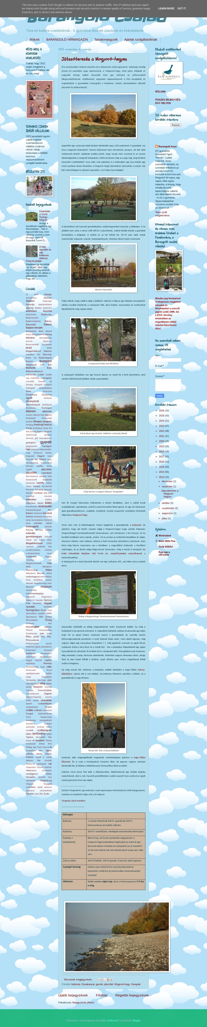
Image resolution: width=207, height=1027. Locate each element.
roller (49, 666)
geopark (48, 435)
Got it (182, 8)
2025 (162, 415)
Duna (28, 391)
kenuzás (48, 489)
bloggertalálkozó (33, 351)
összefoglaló (32, 626)
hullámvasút (46, 463)
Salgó (28, 677)
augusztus (168, 513)
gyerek (99, 984)
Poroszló (48, 650)
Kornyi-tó (48, 520)
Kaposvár (47, 479)
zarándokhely (46, 790)
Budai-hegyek (45, 358)
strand (36, 700)
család (41, 374)
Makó (28, 567)
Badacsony (46, 314)
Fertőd (29, 428)
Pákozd (29, 630)
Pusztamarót (46, 653)
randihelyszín (46, 657)
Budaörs (29, 361)
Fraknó (40, 432)
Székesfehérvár (45, 714)
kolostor (29, 516)
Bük (50, 364)
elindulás (48, 398)
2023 (162, 426)
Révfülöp (48, 663)
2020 (162, 441)
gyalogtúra (31, 442)
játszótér (108, 984)
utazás (39, 754)
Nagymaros (47, 597)
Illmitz (49, 466)
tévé (50, 744)
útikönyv (29, 760)
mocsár (29, 583)
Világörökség (46, 780)
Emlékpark (47, 405)
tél (33, 740)
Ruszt (49, 670)
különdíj (48, 537)
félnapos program (42, 421)
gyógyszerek (31, 446)
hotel (49, 459)
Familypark (31, 418)
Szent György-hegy (39, 717)
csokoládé (34, 378)
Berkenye (47, 341)
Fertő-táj (38, 424)
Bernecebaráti (32, 344)
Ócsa (49, 610)
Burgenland (31, 364)
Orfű (41, 617)
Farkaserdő (47, 418)
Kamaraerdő (31, 480)
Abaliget (48, 294)
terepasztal (31, 744)
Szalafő (48, 707)
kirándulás (45, 506)
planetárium (46, 647)
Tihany (29, 747)
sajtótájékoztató (33, 673)
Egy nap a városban (164, 553)
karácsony (30, 483)
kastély (40, 483)
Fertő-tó (48, 424)
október (166, 503)
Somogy (29, 690)
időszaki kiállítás (34, 466)
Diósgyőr (39, 385)
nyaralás (30, 606)
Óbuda (43, 610)
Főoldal (101, 995)
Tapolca (29, 737)
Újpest (49, 750)
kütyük (29, 540)
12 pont (32, 294)
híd (36, 459)
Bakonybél (31, 324)
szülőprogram (44, 730)
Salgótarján (47, 677)
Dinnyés (29, 385)
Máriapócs (47, 567)
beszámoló (47, 344)
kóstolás (38, 523)
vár (50, 763)
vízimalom (31, 787)
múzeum (46, 586)
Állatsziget (47, 301)
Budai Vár (31, 358)
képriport (30, 493)
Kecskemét (47, 486)
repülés (48, 660)
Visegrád (135, 984)
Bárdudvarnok (38, 334)
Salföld (49, 673)
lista (50, 546)
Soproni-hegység (33, 697)
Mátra (49, 570)
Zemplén (30, 794)
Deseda (41, 381)
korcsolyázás (37, 520)
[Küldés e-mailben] (99, 979)
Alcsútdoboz (31, 298)
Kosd (28, 523)
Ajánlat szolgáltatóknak (140, 39)
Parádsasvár (31, 633)
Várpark (40, 767)
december (167, 481)
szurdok (29, 730)
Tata (50, 737)
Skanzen (38, 687)
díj (51, 381)
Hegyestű (30, 456)
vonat (39, 787)
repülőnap (30, 663)
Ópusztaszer (31, 617)
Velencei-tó (31, 770)
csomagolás (46, 378)
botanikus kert (33, 354)
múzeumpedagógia (35, 593)
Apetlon (38, 308)
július (165, 518)
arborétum (31, 311)
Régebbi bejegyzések (132, 995)
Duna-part (47, 391)
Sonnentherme (32, 694)
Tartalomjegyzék (106, 39)
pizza (37, 647)
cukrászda (31, 374)
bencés (29, 341)
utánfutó (29, 754)
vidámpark (30, 780)
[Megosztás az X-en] (105, 979)
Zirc (41, 794)
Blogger (137, 1020)
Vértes (49, 774)
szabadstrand (32, 707)
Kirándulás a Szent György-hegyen (44, 215)
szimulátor (30, 727)
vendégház (47, 770)
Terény (49, 740)
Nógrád (48, 603)
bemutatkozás (45, 338)
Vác (39, 760)
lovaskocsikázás (33, 550)
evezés (29, 415)
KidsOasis (31, 503)
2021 (162, 436)
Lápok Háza (45, 540)
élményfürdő (32, 401)
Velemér (48, 767)
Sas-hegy (41, 680)
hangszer (35, 449)
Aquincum (47, 308)
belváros (30, 337)
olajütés (41, 613)
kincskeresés (31, 506)
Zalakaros (30, 790)
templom (40, 740)
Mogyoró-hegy (80, 515)
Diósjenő (48, 385)
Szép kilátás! (166, 546)
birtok (49, 348)
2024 (162, 421)
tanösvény (39, 733)
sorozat (48, 697)
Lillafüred (41, 546)
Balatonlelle (31, 331)
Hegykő (40, 456)
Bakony (48, 321)
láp (35, 540)
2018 (162, 451)
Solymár (48, 687)
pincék (49, 643)
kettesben (31, 499)
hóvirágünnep (32, 463)
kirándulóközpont (33, 510)
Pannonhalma (45, 630)
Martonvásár (32, 570)
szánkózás (47, 710)
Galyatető (47, 432)
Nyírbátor (48, 607)
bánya (28, 334)
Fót (50, 428)
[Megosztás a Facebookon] (108, 979)
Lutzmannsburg (33, 553)
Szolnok (40, 727)
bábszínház (31, 314)
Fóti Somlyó (31, 432)
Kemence (30, 489)
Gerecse (29, 438)
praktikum (30, 653)
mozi (50, 583)
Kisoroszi (38, 513)
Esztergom (47, 408)
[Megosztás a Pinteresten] (111, 979)
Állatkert (30, 301)
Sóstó (28, 700)
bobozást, (137, 525)
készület (48, 496)
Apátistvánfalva (45, 304)
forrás (45, 428)
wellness (48, 787)
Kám (50, 476)
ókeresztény (31, 613)
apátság (29, 308)
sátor (49, 680)
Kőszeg (29, 530)
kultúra (48, 530)
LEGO (49, 543)
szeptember (168, 508)
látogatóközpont (34, 543)
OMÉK (49, 613)
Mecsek (40, 573)
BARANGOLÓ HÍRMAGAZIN (67, 39)
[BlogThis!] (102, 979)
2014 (162, 472)
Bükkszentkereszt (34, 371)
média (49, 573)
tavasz (29, 740)
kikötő (40, 503)
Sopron (48, 693)
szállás (29, 710)
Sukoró (29, 704)
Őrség (48, 620)
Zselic (46, 794)
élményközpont (33, 404)
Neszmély (37, 603)
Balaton (48, 324)
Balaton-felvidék (34, 327)
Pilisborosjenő (32, 643)
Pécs (28, 636)
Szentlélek (30, 724)
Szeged (29, 713)
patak (49, 633)
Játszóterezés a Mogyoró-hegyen (94, 59)
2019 (162, 446)
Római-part (31, 670)
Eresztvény (31, 408)
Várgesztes (31, 767)
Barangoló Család (96, 18)
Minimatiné (165, 535)
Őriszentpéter (32, 620)
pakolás (48, 627)
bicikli (29, 347)
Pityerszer (30, 647)
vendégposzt (32, 774)
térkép (42, 744)
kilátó (48, 503)
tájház (29, 734)
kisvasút (47, 513)
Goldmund (112, 1020)
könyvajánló (32, 526)
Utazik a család (44, 757)
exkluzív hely (38, 415)
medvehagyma (33, 576)
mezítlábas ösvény (42, 580)
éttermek (47, 411)
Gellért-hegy (31, 435)
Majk (49, 563)
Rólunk (35, 39)
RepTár (38, 660)
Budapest (45, 361)
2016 (162, 461)
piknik (36, 636)
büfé (42, 365)
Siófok (28, 687)
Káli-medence (32, 476)
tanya (49, 734)
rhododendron (32, 667)
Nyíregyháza (32, 610)
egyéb (29, 398)
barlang (48, 334)
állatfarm (48, 298)
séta (42, 683)
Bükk (49, 368)
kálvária (42, 476)
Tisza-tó (45, 747)
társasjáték (40, 737)
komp (28, 520)
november (167, 486)
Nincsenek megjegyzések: (78, 979)
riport (42, 667)
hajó (28, 449)
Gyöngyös (47, 446)
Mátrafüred (30, 573)
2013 (162, 477)
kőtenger (39, 530)
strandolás (46, 700)
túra (40, 750)
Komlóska (47, 517)
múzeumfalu (31, 590)
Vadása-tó (30, 764)
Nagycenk (30, 597)
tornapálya (30, 750)
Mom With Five (167, 541)
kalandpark (47, 473)
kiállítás (48, 500)
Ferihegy (30, 425)
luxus (49, 553)
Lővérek (48, 550)
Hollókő (42, 459)
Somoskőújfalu (45, 690)
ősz (50, 623)
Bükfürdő (30, 368)
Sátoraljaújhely (32, 684)
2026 (162, 410)
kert (50, 493)
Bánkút (49, 331)
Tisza (39, 747)
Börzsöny (47, 354)
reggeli (29, 660)
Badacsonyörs (32, 318)
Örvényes (30, 623)
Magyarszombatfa (34, 563)
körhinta (48, 527)
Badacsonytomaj (33, 321)
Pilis (43, 636)
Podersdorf (31, 650)
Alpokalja (30, 304)
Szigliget (48, 724)
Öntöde (48, 617)
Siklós (49, 683)
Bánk (41, 331)
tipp (34, 747)
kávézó (36, 486)
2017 (162, 456)
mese (28, 580)
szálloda (38, 710)
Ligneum (30, 546)
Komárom (38, 517)
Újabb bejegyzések (73, 995)
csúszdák (30, 381)
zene (37, 794)
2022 (162, 431)
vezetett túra (45, 777)
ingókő (29, 469)
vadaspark (41, 764)
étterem (31, 411)
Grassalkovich (45, 438)
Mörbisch (30, 587)
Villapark (30, 784)
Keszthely (30, 496)
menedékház (46, 577)
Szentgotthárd (45, 720)
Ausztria (47, 311)
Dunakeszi (47, 394)
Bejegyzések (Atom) (83, 1002)
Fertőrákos (37, 428)
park (42, 633)
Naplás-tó (30, 600)
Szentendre (31, 720)
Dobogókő (30, 388)
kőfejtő (49, 523)
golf (36, 438)
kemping (39, 489)
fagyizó (48, 415)
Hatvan (48, 453)
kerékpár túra (40, 493)
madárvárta (31, 556)
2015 (162, 467)
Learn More (166, 8)
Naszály (39, 600)
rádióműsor (31, 657)
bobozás (75, 984)
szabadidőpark (45, 703)
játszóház (47, 469)
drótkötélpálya (45, 388)
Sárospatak (31, 680)
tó (51, 747)
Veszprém (30, 777)
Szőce (49, 727)
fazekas (29, 421)
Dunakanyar (88, 984)
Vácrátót (48, 760)
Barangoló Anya (167, 146)
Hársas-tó (38, 453)
